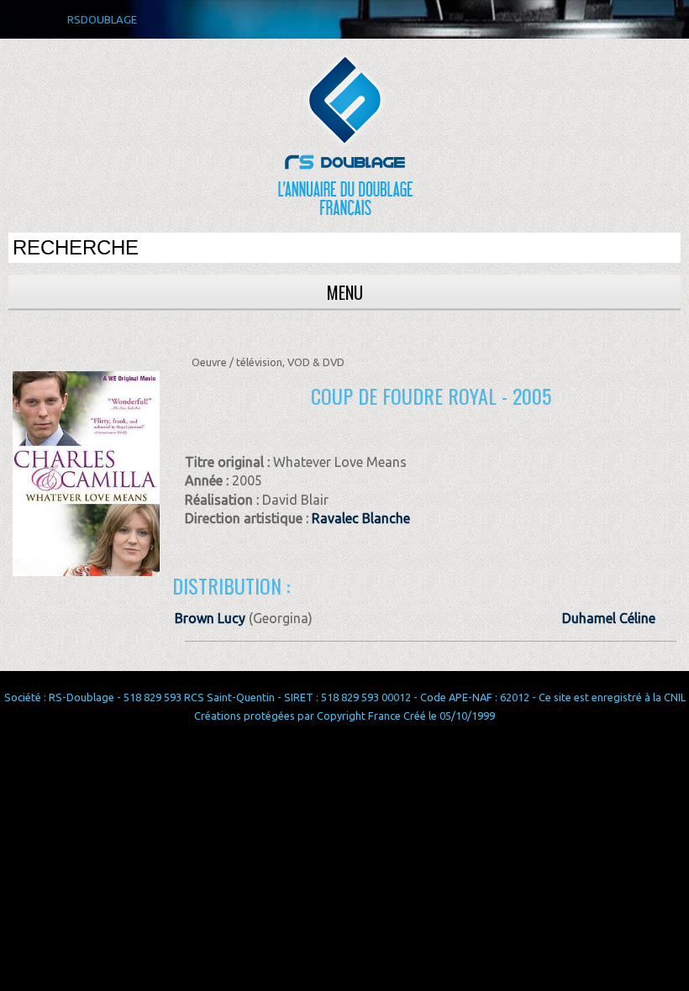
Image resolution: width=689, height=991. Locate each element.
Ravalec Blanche (361, 518)
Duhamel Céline (608, 618)
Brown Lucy (210, 618)
